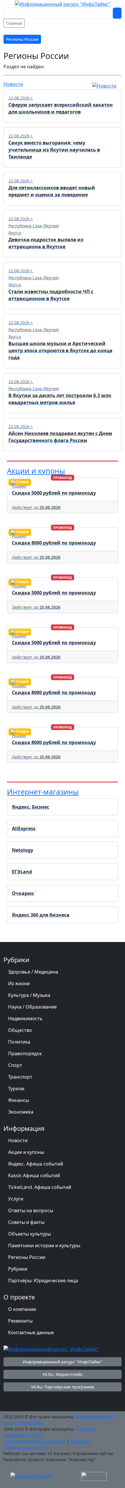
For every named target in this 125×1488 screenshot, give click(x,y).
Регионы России (26, 1257)
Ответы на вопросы (30, 1210)
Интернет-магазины (43, 792)
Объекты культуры (29, 1234)
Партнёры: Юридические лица (43, 1280)
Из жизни (19, 983)
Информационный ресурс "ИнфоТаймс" (63, 1362)
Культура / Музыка (29, 995)
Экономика (20, 1112)
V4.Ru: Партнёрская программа (62, 1387)
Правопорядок (25, 1053)
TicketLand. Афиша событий (39, 1187)
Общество (20, 1030)
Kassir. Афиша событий (34, 1175)
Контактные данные (31, 1332)
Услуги (15, 1199)
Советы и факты (26, 1222)
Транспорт (20, 1077)
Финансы (18, 1100)
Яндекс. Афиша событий (35, 1164)
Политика (19, 1042)
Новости (13, 84)
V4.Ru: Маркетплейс (62, 1374)
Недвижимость (25, 1018)
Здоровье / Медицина (33, 972)
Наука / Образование (32, 1007)
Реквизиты (20, 1321)
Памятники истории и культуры (44, 1245)
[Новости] (104, 85)
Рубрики (17, 1269)
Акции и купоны (36, 471)
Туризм (16, 1088)
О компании (22, 1309)
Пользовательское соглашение (34, 1441)
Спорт (15, 1065)
